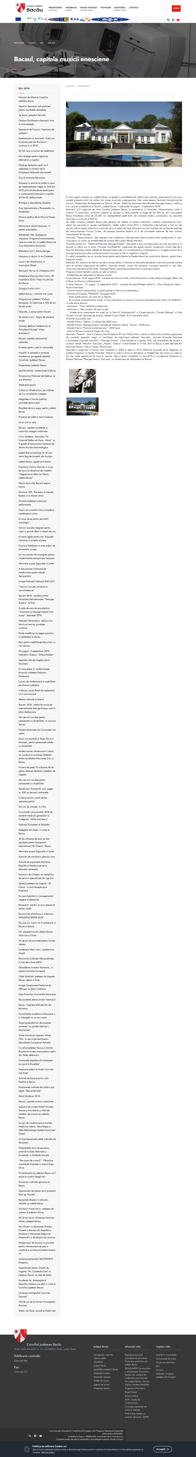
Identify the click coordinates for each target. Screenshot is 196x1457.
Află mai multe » (48, 1452)
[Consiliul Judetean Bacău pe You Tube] (177, 19)
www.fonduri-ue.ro (104, 1436)
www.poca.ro (117, 1436)
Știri (41, 43)
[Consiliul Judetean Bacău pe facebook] (172, 19)
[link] (124, 380)
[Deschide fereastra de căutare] (168, 19)
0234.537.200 (20, 1360)
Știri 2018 (51, 43)
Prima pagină (19, 43)
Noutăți (32, 43)
